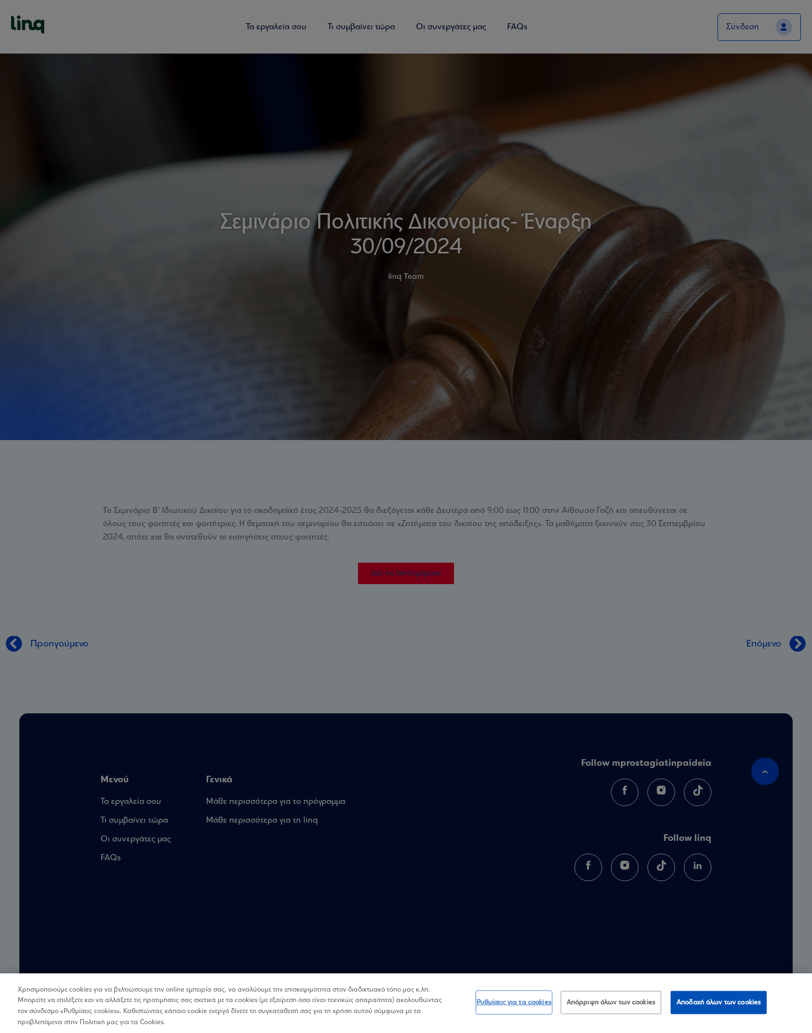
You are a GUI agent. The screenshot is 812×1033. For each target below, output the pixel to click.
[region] (406, 1003)
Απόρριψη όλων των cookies (611, 1002)
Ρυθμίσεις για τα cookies (514, 1002)
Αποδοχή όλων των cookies (719, 1002)
